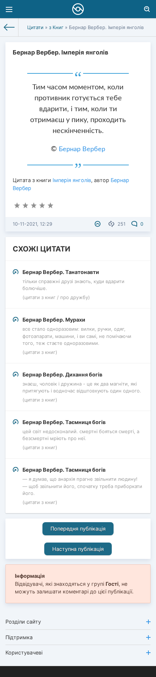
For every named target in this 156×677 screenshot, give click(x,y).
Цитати (35, 27)
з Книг (56, 27)
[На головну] (9, 27)
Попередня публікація (78, 528)
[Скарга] (98, 224)
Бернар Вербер (82, 149)
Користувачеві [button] (23, 652)
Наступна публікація (78, 549)
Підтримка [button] (19, 637)
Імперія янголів (72, 180)
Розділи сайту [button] (23, 621)
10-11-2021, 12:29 (32, 224)
